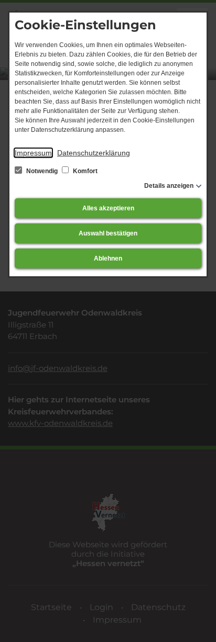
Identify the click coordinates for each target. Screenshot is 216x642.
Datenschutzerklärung (93, 153)
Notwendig (42, 171)
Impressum (33, 153)
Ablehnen (108, 258)
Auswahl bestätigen (108, 233)
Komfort (84, 171)
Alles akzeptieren (108, 208)
